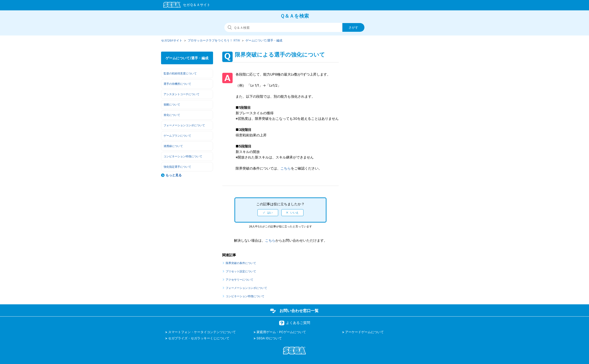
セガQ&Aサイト (171, 40)
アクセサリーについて (239, 279)
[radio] (267, 212)
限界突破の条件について (241, 263)
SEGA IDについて (269, 338)
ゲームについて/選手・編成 (263, 40)
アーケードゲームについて (364, 332)
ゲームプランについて (177, 135)
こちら (285, 168)
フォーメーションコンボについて (184, 125)
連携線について (173, 146)
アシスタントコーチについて (181, 94)
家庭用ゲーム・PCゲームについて (281, 332)
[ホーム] (184, 5)
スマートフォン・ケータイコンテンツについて (202, 332)
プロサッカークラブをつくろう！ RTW (214, 40)
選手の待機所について (177, 83)
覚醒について (172, 104)
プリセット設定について (241, 271)
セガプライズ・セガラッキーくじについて (198, 338)
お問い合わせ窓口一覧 (299, 310)
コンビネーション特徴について (183, 156)
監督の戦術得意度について (180, 73)
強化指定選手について (177, 166)
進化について (172, 115)
